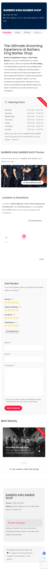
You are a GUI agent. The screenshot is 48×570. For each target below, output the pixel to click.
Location (38, 32)
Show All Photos (32, 182)
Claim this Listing (17, 523)
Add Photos (13, 331)
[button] (6, 238)
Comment (9, 365)
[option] (24, 444)
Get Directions (36, 221)
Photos (27, 32)
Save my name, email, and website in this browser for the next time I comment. (24, 400)
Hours (17, 32)
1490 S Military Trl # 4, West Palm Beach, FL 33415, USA (23, 19)
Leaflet (41, 259)
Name (7, 342)
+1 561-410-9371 (11, 15)
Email (7, 354)
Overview (7, 32)
